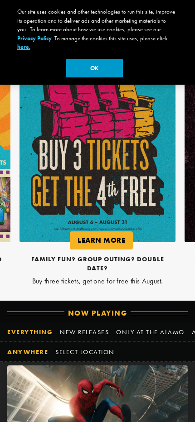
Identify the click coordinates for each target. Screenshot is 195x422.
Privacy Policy (34, 38)
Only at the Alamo (150, 332)
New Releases (84, 332)
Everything (30, 332)
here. (23, 47)
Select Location (85, 352)
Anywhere (27, 352)
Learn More (105, 242)
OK (94, 68)
